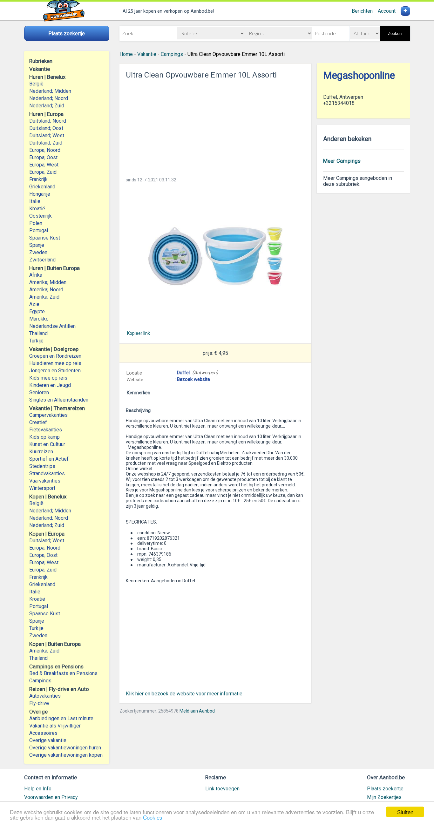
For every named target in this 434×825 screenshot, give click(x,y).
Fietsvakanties (45, 430)
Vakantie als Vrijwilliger (55, 726)
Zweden (38, 252)
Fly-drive (39, 703)
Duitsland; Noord (47, 121)
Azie (34, 304)
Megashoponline (359, 75)
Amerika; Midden (47, 282)
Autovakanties (45, 696)
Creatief (38, 422)
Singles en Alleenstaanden (58, 400)
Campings (40, 681)
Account (387, 11)
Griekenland (42, 187)
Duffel (183, 372)
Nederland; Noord (48, 98)
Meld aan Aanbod (197, 710)
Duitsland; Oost (46, 128)
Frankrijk (38, 179)
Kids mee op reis (48, 378)
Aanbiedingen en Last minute (61, 718)
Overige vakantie (47, 740)
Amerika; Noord (46, 290)
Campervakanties (48, 415)
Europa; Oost (43, 157)
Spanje (36, 245)
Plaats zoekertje (385, 789)
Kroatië (37, 209)
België (36, 84)
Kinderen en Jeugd (50, 385)
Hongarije (39, 194)
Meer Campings (342, 161)
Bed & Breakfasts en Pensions (63, 673)
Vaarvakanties (44, 481)
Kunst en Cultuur (47, 444)
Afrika (35, 275)
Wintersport (42, 488)
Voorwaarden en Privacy (51, 797)
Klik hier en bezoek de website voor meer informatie (184, 694)
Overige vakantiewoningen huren (65, 748)
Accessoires (43, 733)
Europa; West (43, 165)
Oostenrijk (40, 216)
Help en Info (37, 789)
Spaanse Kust (44, 238)
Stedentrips (42, 466)
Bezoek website (193, 379)
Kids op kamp (44, 437)
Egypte (37, 311)
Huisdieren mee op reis (55, 363)
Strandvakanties (47, 473)
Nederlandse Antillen (52, 326)
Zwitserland (42, 260)
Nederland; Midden (50, 91)
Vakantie (146, 54)
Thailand (38, 333)
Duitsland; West (46, 135)
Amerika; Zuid (44, 297)
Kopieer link (138, 333)
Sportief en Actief (49, 459)
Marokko (39, 319)
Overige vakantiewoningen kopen (66, 755)
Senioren (39, 392)
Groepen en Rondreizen (55, 356)
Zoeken (395, 33)
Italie (34, 201)
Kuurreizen (41, 452)
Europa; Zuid (43, 172)
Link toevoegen (222, 789)
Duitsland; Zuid (45, 143)
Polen (35, 223)
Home (126, 54)
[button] (215, 256)
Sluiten (405, 812)
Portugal (38, 230)
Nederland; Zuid (46, 106)
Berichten (362, 11)
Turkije (36, 341)
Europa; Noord (44, 150)
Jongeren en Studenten (55, 371)
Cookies (152, 817)
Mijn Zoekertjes (384, 797)
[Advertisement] (215, 126)
